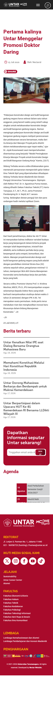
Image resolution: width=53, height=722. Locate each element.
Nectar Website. (35, 668)
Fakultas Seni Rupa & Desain (16, 617)
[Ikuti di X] (7, 561)
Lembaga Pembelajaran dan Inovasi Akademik (25, 641)
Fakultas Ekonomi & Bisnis (15, 596)
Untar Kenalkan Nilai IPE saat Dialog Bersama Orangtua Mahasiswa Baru (23, 346)
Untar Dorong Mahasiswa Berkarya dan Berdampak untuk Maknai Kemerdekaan (25, 386)
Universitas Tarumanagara (28, 664)
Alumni (6, 583)
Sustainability (9, 576)
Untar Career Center (12, 580)
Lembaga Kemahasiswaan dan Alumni (21, 638)
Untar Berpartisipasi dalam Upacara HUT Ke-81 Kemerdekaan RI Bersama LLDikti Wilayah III (26, 408)
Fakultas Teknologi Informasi (17, 613)
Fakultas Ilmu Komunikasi (15, 620)
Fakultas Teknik (10, 603)
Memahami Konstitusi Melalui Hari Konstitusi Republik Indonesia (23, 366)
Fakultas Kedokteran (13, 606)
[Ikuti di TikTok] (41, 561)
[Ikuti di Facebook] (24, 561)
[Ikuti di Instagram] (15, 561)
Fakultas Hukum (11, 599)
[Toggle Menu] (38, 5)
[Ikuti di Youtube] (32, 561)
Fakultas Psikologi (12, 610)
